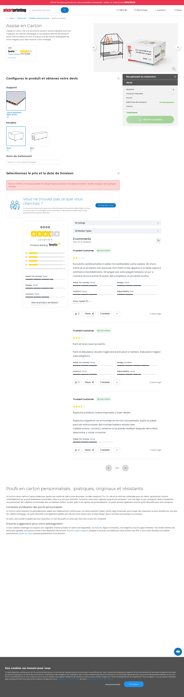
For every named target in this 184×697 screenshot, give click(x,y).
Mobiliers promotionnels (39, 18)
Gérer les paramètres (112, 684)
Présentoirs (21, 18)
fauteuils (98, 527)
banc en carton (26, 533)
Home (11, 18)
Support (11, 87)
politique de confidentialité (68, 679)
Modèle (11, 122)
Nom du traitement (19, 156)
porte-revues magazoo (78, 530)
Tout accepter (134, 684)
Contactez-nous (105, 205)
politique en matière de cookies (100, 679)
